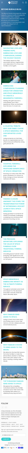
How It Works (12, 422)
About (13, 424)
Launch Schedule (5, 424)
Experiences (4, 422)
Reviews (22, 426)
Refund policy (15, 426)
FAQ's (17, 424)
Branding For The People (16, 445)
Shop (21, 424)
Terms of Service (5, 426)
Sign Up (6, 439)
